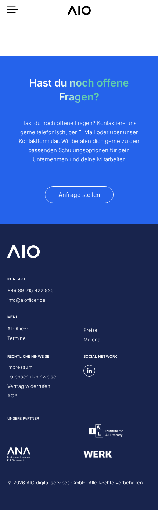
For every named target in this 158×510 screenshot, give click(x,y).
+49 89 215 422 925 (30, 290)
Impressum (19, 367)
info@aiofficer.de (26, 300)
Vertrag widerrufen (28, 386)
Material (92, 339)
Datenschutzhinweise (31, 376)
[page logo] (79, 10)
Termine (16, 338)
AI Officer (17, 328)
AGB (12, 396)
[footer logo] (23, 251)
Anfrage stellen (79, 194)
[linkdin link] (89, 371)
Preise (90, 330)
